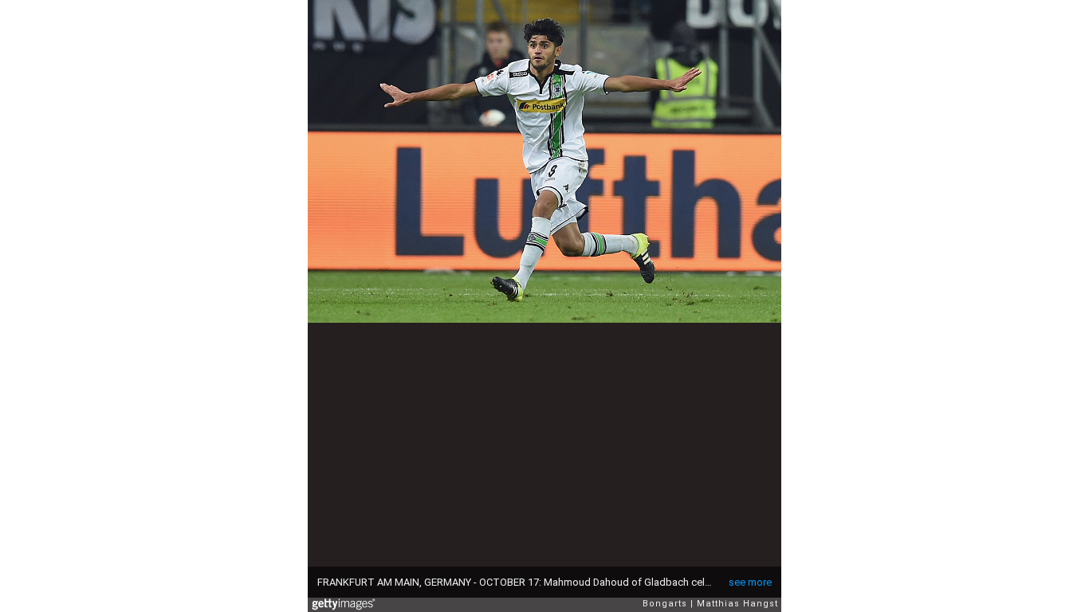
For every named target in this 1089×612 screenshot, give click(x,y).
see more (750, 582)
